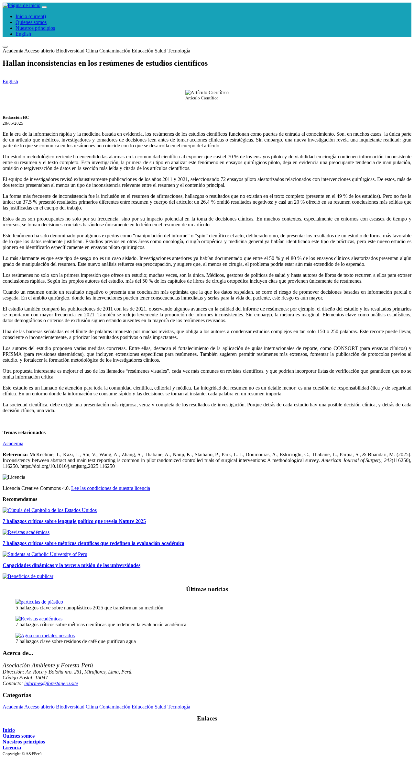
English (23, 34)
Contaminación (114, 50)
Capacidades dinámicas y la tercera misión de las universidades (71, 565)
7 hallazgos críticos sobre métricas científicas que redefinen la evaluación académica (93, 543)
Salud (160, 50)
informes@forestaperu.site (51, 683)
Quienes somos (31, 22)
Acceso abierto (39, 50)
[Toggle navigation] (44, 7)
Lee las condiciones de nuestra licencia (110, 488)
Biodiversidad (70, 50)
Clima (92, 50)
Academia (13, 50)
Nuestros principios (35, 28)
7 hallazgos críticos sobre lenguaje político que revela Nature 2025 (74, 521)
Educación (142, 50)
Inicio (31, 16)
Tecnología (179, 50)
